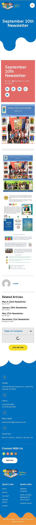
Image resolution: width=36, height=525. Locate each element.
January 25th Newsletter (14, 308)
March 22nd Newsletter (14, 302)
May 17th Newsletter (12, 313)
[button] (7, 89)
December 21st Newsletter (16, 319)
